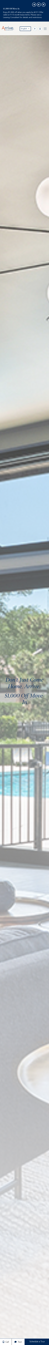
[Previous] (34, 5)
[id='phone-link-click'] (40, 29)
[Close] (43, 5)
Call (7, 1342)
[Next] (39, 5)
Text (20, 1342)
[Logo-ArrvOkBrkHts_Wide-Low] (8, 27)
